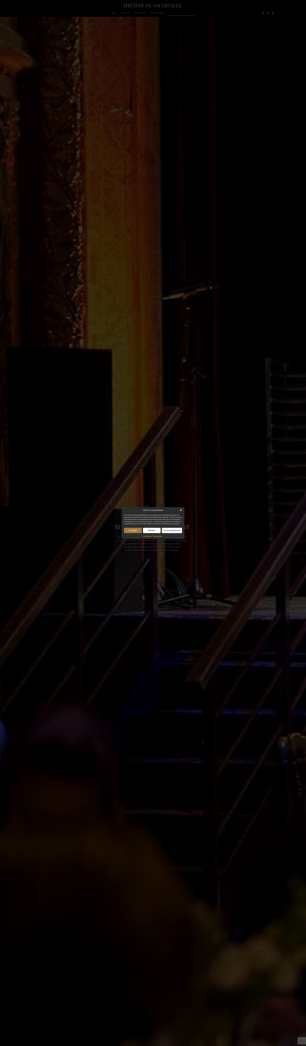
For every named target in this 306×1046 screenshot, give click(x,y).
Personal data (157, 536)
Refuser (151, 530)
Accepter (133, 530)
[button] (181, 510)
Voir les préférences (172, 530)
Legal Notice (147, 536)
